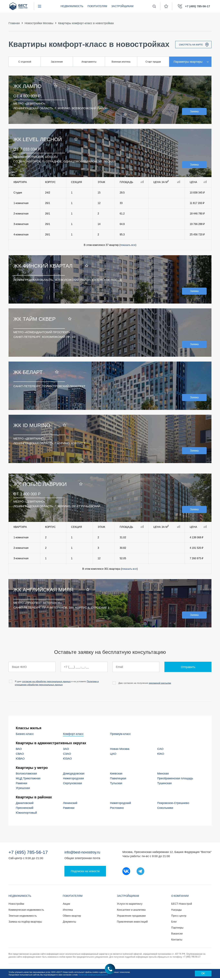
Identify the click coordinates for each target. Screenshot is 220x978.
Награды (176, 909)
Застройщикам (122, 6)
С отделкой (24, 61)
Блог (174, 921)
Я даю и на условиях (57, 683)
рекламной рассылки (160, 683)
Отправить (188, 667)
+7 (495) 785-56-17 (28, 852)
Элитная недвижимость (23, 915)
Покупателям (97, 6)
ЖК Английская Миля (43, 590)
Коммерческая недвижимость (26, 909)
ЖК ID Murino (31, 425)
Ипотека (68, 909)
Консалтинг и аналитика (131, 909)
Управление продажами (131, 915)
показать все (127, 245)
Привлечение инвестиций (132, 921)
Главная (14, 23)
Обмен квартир (72, 915)
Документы (69, 921)
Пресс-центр (178, 915)
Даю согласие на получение (144, 683)
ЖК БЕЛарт (28, 372)
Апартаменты (88, 61)
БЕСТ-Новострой (181, 903)
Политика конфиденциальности (93, 975)
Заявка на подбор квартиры (25, 921)
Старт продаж (153, 61)
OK (203, 973)
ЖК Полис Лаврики (40, 484)
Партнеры (177, 927)
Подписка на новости (85, 871)
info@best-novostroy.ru (82, 852)
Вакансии (177, 933)
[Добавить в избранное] (56, 86)
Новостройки (16, 903)
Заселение (57, 61)
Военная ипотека (121, 61)
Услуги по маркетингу (129, 903)
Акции (66, 903)
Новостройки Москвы (39, 23)
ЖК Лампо (27, 86)
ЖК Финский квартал (42, 266)
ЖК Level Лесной (37, 139)
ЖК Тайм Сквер (34, 319)
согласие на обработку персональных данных (46, 681)
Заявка (194, 111)
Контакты (176, 939)
